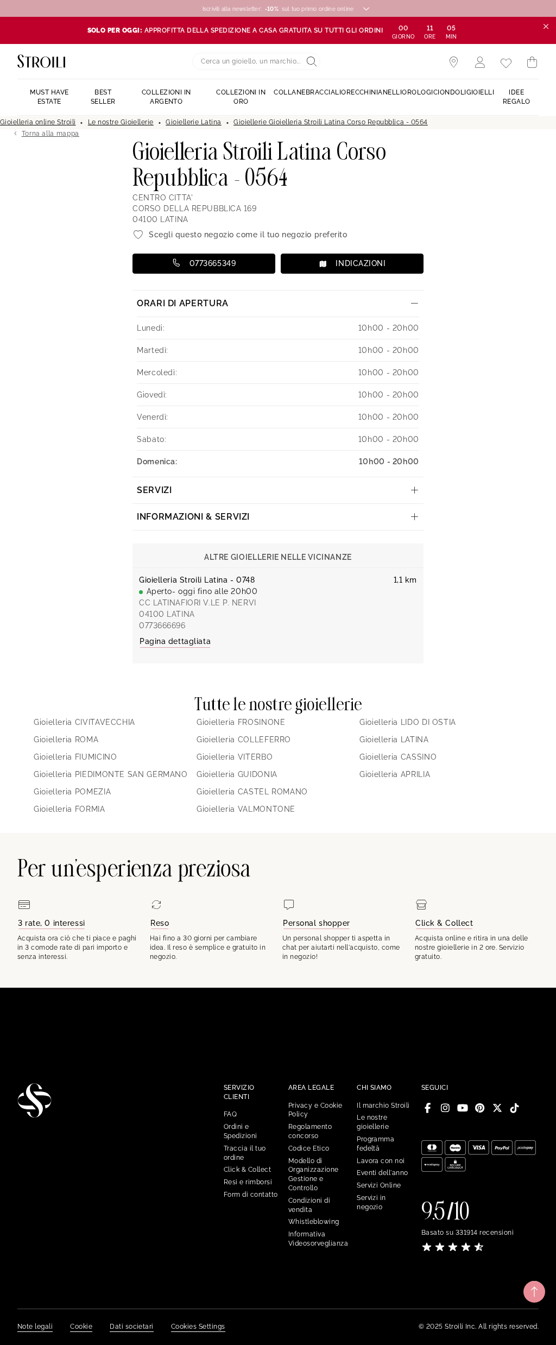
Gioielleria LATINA (394, 739)
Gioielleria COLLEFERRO (244, 739)
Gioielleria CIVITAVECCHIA (84, 722)
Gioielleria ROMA (66, 739)
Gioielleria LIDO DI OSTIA (407, 722)
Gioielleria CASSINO (398, 757)
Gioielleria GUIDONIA (237, 774)
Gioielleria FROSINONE (241, 722)
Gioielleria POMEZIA (72, 791)
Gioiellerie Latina (194, 122)
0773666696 (162, 625)
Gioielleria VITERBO (235, 757)
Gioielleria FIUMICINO (75, 757)
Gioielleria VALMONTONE (246, 809)
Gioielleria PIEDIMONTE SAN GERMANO (111, 774)
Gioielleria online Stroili (37, 122)
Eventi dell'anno (382, 1173)
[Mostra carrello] (532, 62)
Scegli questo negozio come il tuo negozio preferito (248, 234)
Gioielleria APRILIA (394, 774)
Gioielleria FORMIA (69, 809)
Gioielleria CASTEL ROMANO (252, 791)
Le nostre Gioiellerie (121, 122)
